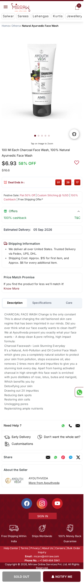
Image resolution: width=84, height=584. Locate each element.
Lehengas (41, 16)
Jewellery (74, 16)
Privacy (35, 548)
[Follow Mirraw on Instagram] (41, 503)
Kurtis (58, 16)
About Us (47, 548)
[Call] (70, 425)
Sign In (42, 516)
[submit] (76, 162)
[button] (35, 136)
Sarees (23, 16)
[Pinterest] (63, 457)
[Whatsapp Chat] (79, 392)
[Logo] (20, 7)
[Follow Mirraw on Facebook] (26, 503)
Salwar (8, 16)
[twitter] (78, 457)
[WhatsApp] (63, 425)
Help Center (10, 548)
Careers (60, 548)
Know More (11, 288)
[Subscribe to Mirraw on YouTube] (57, 503)
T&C (77, 218)
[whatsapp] (55, 457)
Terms (24, 548)
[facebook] (70, 457)
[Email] (77, 425)
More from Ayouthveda (44, 482)
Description (15, 302)
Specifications (41, 302)
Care (69, 302)
